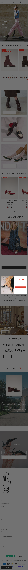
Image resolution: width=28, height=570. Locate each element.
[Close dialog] (26, 276)
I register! (20, 287)
